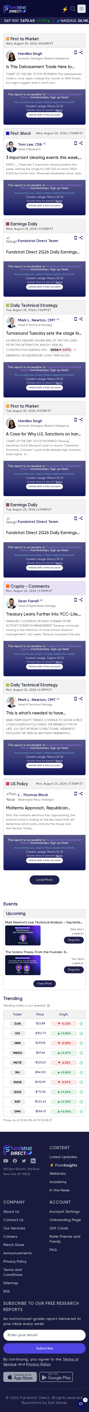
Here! (64, 97)
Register (74, 940)
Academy (57, 1182)
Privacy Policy (14, 1261)
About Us (11, 1212)
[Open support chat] (81, 1404)
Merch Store (13, 1245)
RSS (6, 1291)
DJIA (17, 1023)
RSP (17, 1101)
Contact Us (13, 1220)
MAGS (17, 1053)
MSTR (17, 1062)
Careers (10, 1237)
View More (44, 983)
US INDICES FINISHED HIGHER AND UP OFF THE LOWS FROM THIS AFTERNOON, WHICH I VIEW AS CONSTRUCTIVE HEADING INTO (41, 345)
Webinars (57, 1174)
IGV (17, 1033)
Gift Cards (58, 1228)
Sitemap (10, 1283)
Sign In (59, 110)
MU (17, 1072)
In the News (59, 1190)
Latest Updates (63, 1157)
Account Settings (64, 1212)
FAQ (53, 1250)
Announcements (17, 1253)
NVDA (18, 1082)
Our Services (14, 1228)
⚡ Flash (63, 1165)
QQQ (17, 1092)
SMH (17, 1111)
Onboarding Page (65, 1220)
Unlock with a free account (44, 115)
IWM (17, 1043)
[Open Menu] (81, 9)
